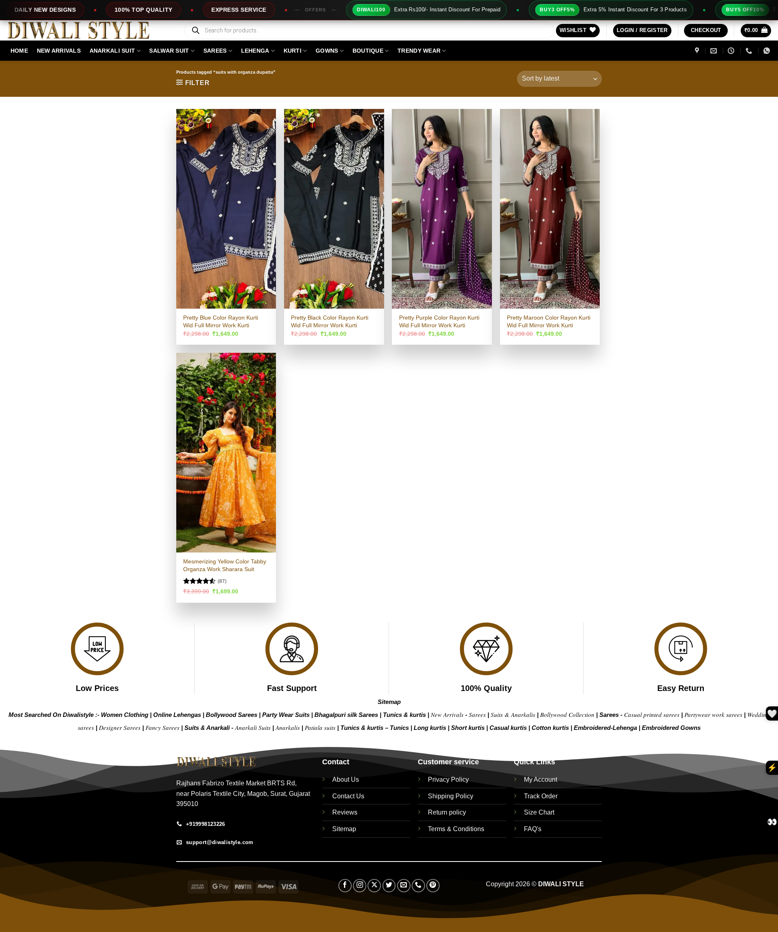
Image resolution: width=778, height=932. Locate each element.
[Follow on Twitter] (389, 885)
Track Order (541, 796)
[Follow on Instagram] (359, 885)
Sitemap (389, 701)
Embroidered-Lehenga (605, 727)
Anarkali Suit (112, 50)
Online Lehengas (177, 714)
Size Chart (539, 812)
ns (697, 727)
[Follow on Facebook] (345, 885)
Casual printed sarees (652, 714)
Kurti (292, 50)
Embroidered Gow (668, 727)
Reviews (344, 812)
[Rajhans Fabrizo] (698, 51)
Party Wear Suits (286, 714)
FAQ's (532, 828)
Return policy (447, 812)
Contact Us (348, 796)
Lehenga (255, 50)
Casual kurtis (508, 727)
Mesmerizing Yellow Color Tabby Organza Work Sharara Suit (224, 565)
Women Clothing (124, 714)
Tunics (400, 727)
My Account (540, 779)
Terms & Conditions (456, 828)
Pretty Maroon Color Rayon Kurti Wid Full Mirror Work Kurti (548, 321)
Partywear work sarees (713, 714)
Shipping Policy (450, 796)
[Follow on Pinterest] (433, 885)
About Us (345, 779)
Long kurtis (431, 727)
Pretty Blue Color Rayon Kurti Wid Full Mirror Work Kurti (220, 321)
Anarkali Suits (253, 727)
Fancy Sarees (162, 727)
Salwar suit (169, 50)
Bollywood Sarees (231, 714)
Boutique (368, 50)
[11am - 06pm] (732, 51)
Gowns (327, 50)
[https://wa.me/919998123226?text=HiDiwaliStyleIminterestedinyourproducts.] (767, 51)
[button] (642, 30)
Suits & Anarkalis (513, 714)
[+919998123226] (750, 51)
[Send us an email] (403, 885)
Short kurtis (468, 727)
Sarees (215, 50)
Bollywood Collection (567, 714)
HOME (19, 50)
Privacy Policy (448, 779)
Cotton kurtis (551, 727)
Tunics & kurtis (404, 714)
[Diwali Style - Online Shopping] (88, 30)
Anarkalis (288, 727)
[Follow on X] (374, 885)
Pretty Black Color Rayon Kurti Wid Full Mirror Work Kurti (329, 321)
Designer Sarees (120, 727)
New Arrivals (59, 50)
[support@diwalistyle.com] (714, 51)
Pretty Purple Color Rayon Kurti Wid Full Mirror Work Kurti (439, 321)
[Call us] (418, 885)
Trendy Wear (419, 50)
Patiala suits (321, 727)
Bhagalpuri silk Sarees (346, 714)
